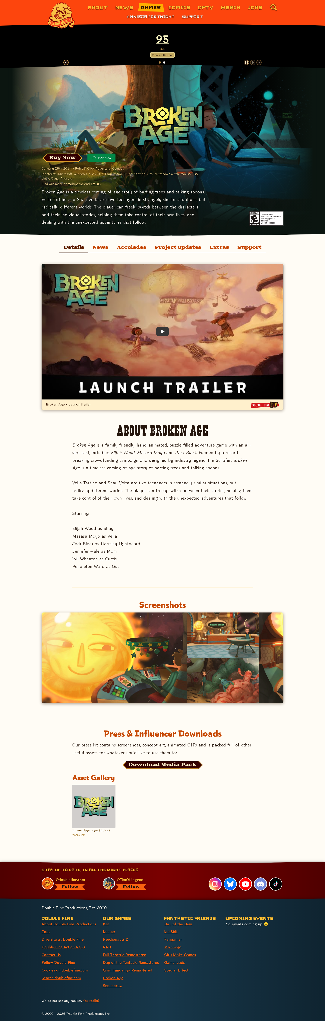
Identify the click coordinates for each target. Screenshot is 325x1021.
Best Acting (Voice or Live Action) (248, 38)
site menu (158, 863)
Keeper (109, 931)
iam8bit (171, 931)
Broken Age (113, 978)
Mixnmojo (172, 947)
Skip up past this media (162, 843)
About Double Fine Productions (69, 924)
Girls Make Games (180, 955)
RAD (107, 947)
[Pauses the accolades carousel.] (246, 62)
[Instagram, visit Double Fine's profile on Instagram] (215, 884)
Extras (219, 247)
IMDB (95, 184)
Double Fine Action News (63, 947)
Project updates (178, 247)
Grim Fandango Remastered (127, 970)
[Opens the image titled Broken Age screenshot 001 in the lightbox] (114, 657)
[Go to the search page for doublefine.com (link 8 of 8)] (273, 7)
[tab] (160, 62)
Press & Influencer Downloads (162, 733)
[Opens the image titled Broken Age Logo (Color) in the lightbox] (93, 806)
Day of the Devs (178, 924)
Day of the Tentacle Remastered (131, 962)
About (98, 7)
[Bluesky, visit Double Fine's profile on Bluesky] (230, 884)
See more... (112, 985)
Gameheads (174, 962)
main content (182, 863)
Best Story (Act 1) (119, 39)
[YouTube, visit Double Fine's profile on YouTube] (245, 884)
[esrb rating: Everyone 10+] (254, 218)
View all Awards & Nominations (162, 55)
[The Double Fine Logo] (61, 15)
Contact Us (51, 955)
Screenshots (162, 605)
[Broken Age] (162, 125)
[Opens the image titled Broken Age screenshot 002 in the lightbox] (223, 635)
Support (192, 16)
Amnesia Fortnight (151, 16)
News (124, 7)
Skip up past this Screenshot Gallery (162, 708)
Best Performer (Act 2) (76, 38)
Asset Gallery (93, 777)
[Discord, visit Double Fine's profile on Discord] (260, 884)
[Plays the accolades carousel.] (252, 62)
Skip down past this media (162, 789)
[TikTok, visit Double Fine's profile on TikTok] (275, 884)
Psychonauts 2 (115, 939)
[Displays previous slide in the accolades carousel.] (66, 62)
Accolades (131, 247)
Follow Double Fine (58, 962)
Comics (180, 7)
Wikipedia (75, 184)
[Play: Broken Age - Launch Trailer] (162, 331)
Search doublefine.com (61, 978)
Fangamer (173, 939)
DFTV (205, 7)
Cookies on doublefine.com (65, 970)
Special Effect (176, 970)
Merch (231, 7)
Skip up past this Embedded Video (162, 419)
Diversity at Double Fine (63, 939)
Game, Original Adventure (163, 38)
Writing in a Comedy (205, 39)
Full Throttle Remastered (124, 955)
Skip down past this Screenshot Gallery (162, 617)
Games (151, 7)
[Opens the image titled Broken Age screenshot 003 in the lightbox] (223, 680)
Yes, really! (91, 1001)
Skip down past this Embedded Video (162, 268)
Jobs (255, 7)
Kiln (106, 924)
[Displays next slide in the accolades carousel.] (259, 62)
